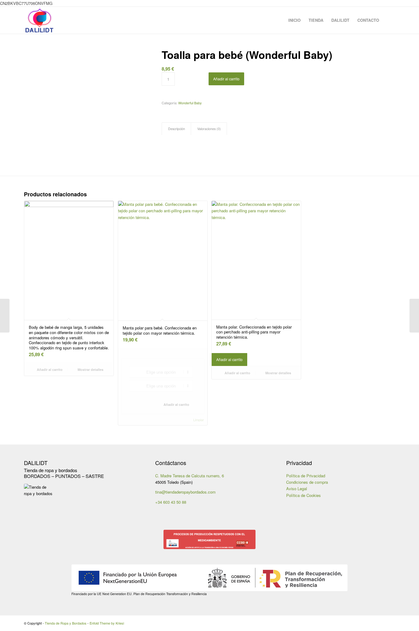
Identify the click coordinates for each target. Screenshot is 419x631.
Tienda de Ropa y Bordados (65, 623)
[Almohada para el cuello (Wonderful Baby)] (5, 316)
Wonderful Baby (190, 102)
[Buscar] (389, 20)
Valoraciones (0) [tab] (209, 128)
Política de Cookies (303, 495)
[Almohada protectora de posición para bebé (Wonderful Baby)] (414, 316)
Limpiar (198, 419)
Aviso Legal (296, 488)
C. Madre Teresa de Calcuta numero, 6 (189, 476)
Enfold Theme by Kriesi (107, 623)
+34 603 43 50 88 (170, 502)
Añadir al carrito (226, 78)
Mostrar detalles (90, 369)
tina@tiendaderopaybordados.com (185, 492)
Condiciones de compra (307, 482)
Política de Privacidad (305, 476)
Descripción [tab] (176, 128)
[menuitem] (294, 20)
